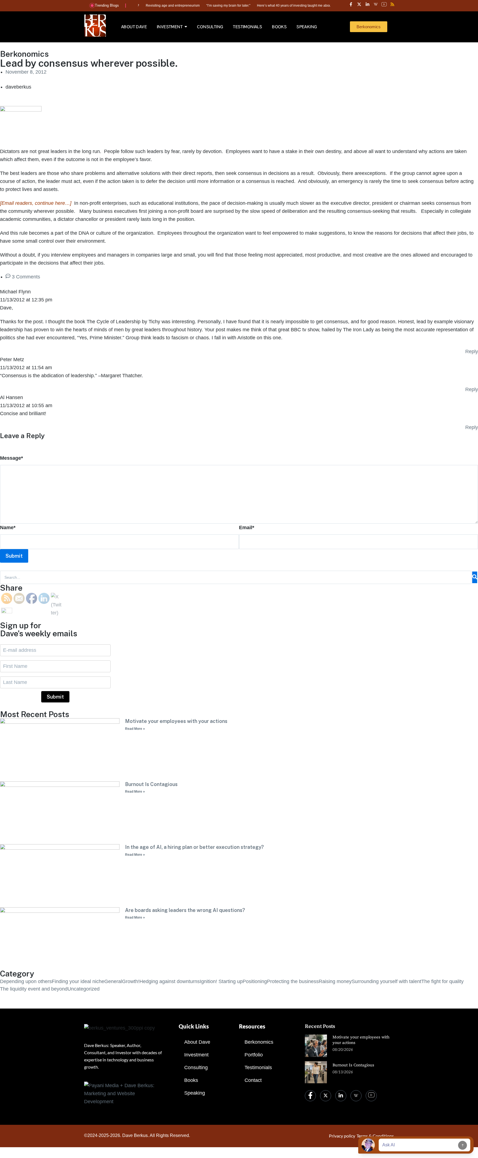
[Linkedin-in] (367, 4)
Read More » (135, 729)
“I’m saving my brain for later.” (210, 5)
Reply (471, 351)
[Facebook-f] (351, 4)
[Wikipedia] (356, 1095)
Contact (253, 1080)
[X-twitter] (359, 4)
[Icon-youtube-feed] (384, 4)
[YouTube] (371, 1095)
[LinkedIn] (340, 1095)
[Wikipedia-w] (376, 4)
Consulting (196, 1067)
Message (11, 458)
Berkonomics (259, 1042)
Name (7, 527)
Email (246, 527)
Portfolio (254, 1055)
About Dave (197, 1042)
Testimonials (258, 1067)
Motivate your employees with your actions (176, 721)
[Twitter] (325, 1095)
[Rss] (392, 4)
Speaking (194, 1093)
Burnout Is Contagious (151, 784)
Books (191, 1080)
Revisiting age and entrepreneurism (154, 5)
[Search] (474, 577)
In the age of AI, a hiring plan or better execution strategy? (194, 847)
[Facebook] (310, 1095)
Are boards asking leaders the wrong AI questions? (185, 910)
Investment (196, 1055)
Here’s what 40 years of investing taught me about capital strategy (288, 5)
